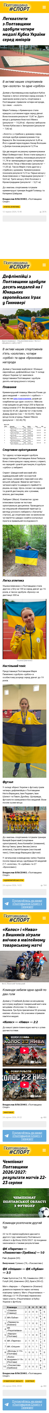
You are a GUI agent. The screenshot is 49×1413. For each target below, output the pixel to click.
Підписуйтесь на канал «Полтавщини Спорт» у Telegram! (27, 903)
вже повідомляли (22, 398)
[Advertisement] (24, 240)
